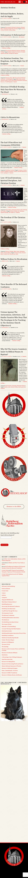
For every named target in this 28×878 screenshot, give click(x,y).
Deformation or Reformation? (13, 35)
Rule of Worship (24, 209)
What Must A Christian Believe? (9, 602)
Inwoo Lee (5, 261)
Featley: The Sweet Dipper (8, 640)
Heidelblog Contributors (7, 635)
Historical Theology (9, 251)
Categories (4, 597)
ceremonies (20, 170)
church (19, 387)
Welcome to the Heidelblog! (8, 586)
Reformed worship (8, 30)
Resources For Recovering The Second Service (12, 663)
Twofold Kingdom (9, 79)
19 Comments (23, 356)
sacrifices (15, 171)
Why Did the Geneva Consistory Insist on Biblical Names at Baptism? (14, 351)
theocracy (2, 81)
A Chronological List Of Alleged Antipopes (12, 657)
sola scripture (11, 212)
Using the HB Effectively (7, 599)
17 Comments (22, 185)
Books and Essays (6, 588)
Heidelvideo (5, 654)
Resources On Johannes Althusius (9, 652)
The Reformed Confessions (8, 615)
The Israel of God (6, 644)
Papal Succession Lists (7, 659)
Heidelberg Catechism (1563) (8, 608)
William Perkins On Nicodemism (14, 259)
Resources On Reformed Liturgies (9, 668)
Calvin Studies (8, 385)
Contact (4, 593)
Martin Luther (16, 251)
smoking (13, 30)
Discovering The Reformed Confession (11, 606)
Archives (4, 595)
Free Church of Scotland (20, 51)
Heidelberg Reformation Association (10, 617)
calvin (9, 387)
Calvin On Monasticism (10, 117)
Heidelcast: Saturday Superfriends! (10, 637)
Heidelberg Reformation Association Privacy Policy (14, 633)
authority (5, 387)
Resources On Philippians (8, 642)
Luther (17, 254)
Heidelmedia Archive (7, 631)
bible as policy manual (21, 79)
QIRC (14, 77)
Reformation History (16, 209)
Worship (15, 28)
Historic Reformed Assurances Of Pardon (11, 666)
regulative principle (4, 53)
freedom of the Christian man (9, 254)
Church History (9, 209)
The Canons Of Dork (6, 624)
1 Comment (22, 65)
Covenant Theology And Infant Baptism (11, 628)
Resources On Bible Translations (9, 672)
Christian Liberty (9, 77)
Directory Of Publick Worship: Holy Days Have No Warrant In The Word (13, 89)
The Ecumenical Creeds (7, 613)
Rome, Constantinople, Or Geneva (10, 670)
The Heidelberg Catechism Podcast (10, 622)
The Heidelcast (5, 619)
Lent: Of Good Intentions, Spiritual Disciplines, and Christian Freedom (11, 180)
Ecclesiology (14, 385)
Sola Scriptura (3, 211)
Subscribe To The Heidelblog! (9, 626)
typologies (6, 172)
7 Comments (23, 147)
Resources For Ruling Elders (8, 661)
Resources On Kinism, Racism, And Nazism (12, 675)
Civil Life (10, 80)
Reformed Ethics (7, 252)
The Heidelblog (8, 2)
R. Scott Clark (6, 18)
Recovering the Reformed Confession (13, 27)
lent (18, 211)
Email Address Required (7, 535)
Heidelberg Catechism (10, 170)
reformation (21, 211)
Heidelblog (5, 94)
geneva (22, 387)
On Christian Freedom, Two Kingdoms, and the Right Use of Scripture (14, 61)
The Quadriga (5, 646)
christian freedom (11, 51)
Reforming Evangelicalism (9, 28)
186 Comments (21, 37)
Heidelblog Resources (7, 604)
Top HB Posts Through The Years (9, 610)
